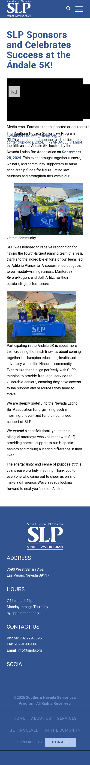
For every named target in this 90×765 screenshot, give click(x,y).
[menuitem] (66, 9)
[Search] (66, 9)
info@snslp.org (30, 650)
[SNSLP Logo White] (37, 9)
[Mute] (8, 208)
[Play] (8, 190)
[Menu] (77, 9)
